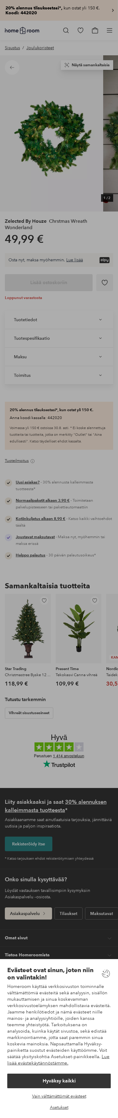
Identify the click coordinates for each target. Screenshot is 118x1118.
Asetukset (59, 1107)
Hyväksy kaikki (59, 1081)
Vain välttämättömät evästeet (59, 1096)
